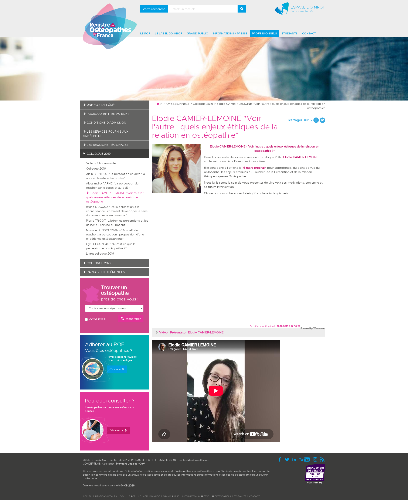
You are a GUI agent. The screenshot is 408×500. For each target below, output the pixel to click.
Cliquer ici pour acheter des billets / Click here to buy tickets (246, 193)
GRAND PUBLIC (197, 33)
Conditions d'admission (106, 123)
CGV (142, 463)
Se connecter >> (302, 11)
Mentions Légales (126, 463)
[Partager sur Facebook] (316, 120)
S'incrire (115, 369)
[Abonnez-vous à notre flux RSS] (322, 459)
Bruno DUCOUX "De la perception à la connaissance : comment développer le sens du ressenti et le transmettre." (116, 211)
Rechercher (132, 319)
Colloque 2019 (203, 104)
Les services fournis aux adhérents (106, 134)
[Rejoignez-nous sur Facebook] (281, 459)
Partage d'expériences (105, 272)
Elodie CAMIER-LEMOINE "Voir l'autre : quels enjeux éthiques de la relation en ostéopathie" (115, 197)
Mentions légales (106, 496)
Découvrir (116, 430)
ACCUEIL (87, 496)
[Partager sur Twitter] (322, 120)
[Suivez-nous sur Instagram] (316, 459)
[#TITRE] (110, 26)
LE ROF (145, 33)
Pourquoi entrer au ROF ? (107, 114)
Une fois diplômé (100, 105)
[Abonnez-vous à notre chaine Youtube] (306, 459)
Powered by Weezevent (312, 328)
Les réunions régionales (107, 145)
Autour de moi (97, 318)
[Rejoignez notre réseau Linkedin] (295, 459)
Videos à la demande (101, 163)
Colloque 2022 (98, 263)
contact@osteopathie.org (194, 460)
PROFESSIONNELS (264, 33)
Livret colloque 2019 (100, 253)
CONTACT (309, 33)
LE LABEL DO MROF (168, 33)
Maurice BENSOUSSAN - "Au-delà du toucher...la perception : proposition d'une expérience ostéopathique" (115, 234)
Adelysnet (108, 463)
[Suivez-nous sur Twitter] (288, 459)
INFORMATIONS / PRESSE (229, 33)
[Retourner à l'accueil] (158, 104)
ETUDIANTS (290, 33)
